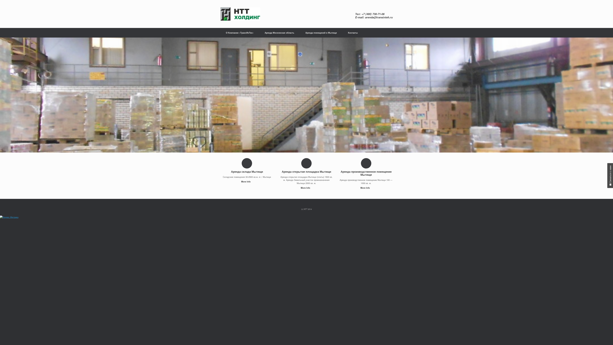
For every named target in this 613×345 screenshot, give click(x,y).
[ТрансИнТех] (240, 14)
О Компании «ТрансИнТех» (240, 32)
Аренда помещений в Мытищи (321, 32)
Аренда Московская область (279, 32)
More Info (246, 181)
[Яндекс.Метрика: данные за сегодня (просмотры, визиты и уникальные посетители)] (9, 217)
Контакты (353, 32)
